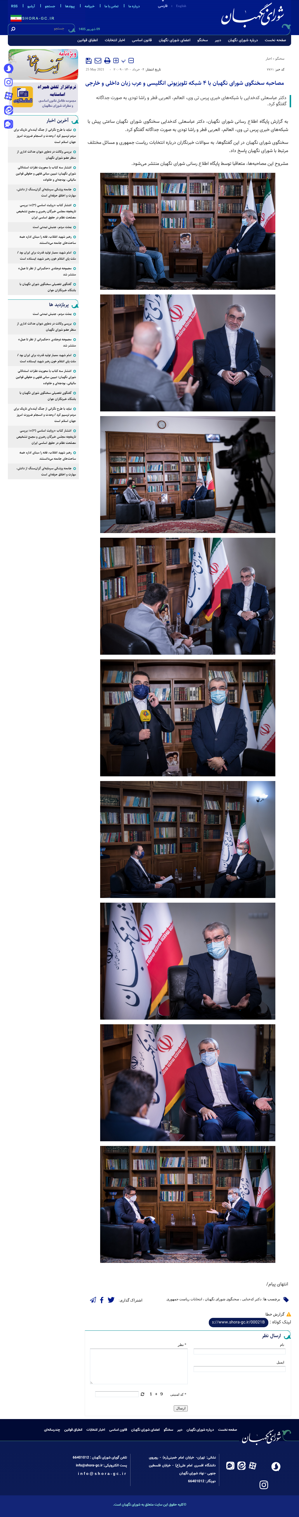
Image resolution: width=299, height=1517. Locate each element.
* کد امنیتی (178, 1394)
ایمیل (280, 1362)
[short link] (238, 1322)
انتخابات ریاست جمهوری (184, 1299)
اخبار (269, 58)
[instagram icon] (8, 82)
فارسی (163, 6)
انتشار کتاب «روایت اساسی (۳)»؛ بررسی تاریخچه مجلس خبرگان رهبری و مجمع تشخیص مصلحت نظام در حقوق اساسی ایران (46, 211)
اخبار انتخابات (115, 40)
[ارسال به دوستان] (98, 60)
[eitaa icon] (8, 111)
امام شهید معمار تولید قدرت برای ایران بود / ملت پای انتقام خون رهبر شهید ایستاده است (46, 255)
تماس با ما (112, 6)
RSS (14, 6)
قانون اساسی (142, 40)
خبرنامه (90, 6)
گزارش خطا (274, 1314)
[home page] (254, 16)
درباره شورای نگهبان (243, 40)
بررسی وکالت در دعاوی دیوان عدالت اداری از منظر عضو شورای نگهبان (46, 154)
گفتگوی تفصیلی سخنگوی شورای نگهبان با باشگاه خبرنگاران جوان (48, 287)
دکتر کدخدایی (251, 1299)
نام (282, 1345)
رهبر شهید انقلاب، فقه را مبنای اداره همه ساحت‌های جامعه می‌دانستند (48, 239)
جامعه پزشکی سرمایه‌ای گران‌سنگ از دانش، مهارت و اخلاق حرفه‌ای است (46, 192)
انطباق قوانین (87, 40)
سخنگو (202, 40)
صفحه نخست (275, 40)
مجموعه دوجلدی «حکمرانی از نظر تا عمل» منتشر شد (47, 271)
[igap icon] (8, 125)
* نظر (182, 1345)
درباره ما (134, 6)
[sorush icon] (8, 68)
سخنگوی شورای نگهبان (222, 1299)
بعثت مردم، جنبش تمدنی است (52, 227)
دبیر (218, 40)
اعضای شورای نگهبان (174, 40)
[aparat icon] (8, 97)
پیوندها (70, 6)
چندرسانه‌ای (52, 1429)
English (181, 6)
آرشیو (31, 6)
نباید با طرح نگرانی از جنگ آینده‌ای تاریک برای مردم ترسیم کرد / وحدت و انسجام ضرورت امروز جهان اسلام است (45, 135)
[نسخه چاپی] (107, 60)
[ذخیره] (89, 61)
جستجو (50, 6)
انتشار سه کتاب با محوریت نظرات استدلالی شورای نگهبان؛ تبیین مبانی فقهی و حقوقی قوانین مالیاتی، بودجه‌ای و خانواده (46, 173)
